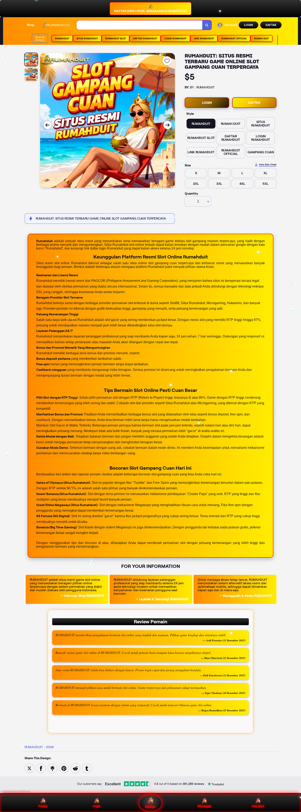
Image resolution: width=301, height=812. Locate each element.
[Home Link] (55, 25)
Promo (42, 806)
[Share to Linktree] (52, 768)
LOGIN (248, 25)
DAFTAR (271, 25)
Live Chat (258, 806)
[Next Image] (167, 125)
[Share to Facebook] (41, 768)
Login (96, 806)
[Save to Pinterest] (64, 768)
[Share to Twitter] (29, 768)
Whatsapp (204, 806)
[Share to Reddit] (75, 768)
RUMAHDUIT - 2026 (39, 747)
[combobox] (140, 25)
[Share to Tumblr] (87, 768)
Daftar (150, 806)
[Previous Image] (47, 125)
